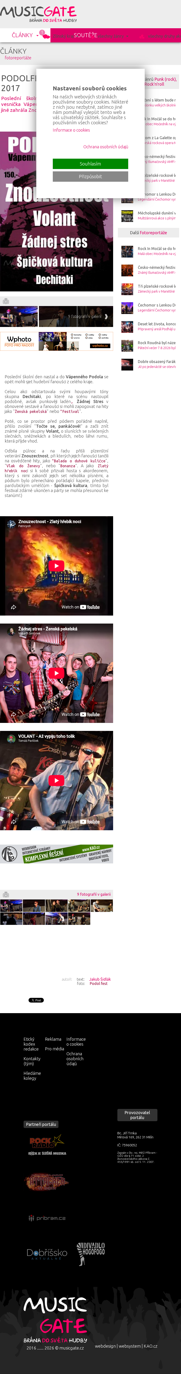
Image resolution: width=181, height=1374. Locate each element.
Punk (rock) (165, 79)
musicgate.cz (71, 1348)
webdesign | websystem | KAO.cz (126, 1346)
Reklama (53, 1039)
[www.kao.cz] (56, 854)
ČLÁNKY (22, 35)
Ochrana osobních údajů (74, 1058)
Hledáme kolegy (32, 1075)
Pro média (54, 1048)
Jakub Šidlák (100, 979)
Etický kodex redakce (31, 1044)
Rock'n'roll (154, 84)
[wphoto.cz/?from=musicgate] (56, 341)
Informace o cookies (76, 1041)
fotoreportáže (18, 57)
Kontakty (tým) (32, 1061)
